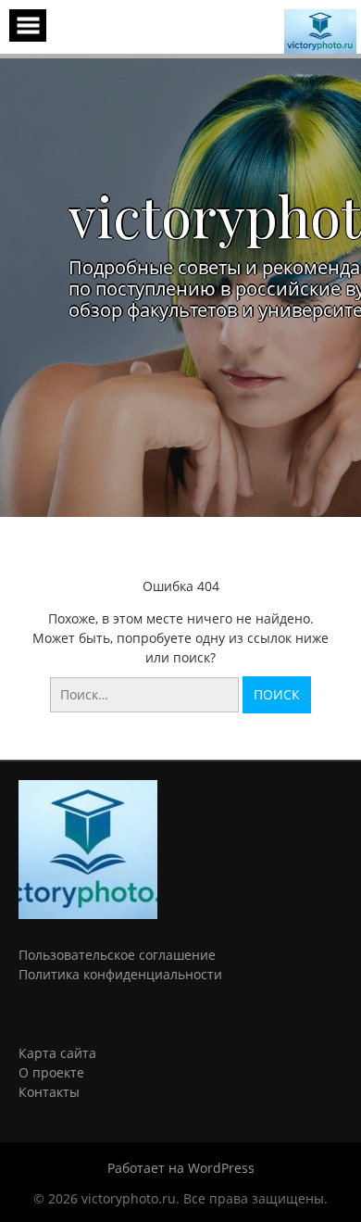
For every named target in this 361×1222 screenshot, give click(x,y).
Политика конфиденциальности (120, 974)
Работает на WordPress (181, 1168)
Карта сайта (57, 1053)
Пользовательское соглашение (117, 955)
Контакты (49, 1092)
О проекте (51, 1072)
